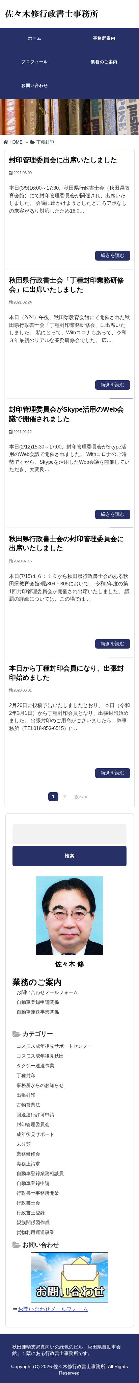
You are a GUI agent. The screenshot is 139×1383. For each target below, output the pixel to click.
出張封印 (26, 1095)
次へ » (81, 797)
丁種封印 (26, 1075)
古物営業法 (28, 1105)
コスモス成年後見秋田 (40, 1056)
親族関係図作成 (33, 1222)
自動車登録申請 (33, 1183)
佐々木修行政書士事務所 (79, 1366)
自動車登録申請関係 (38, 1002)
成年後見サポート (35, 1134)
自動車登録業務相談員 (40, 1173)
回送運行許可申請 (35, 1114)
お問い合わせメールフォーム (47, 992)
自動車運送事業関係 (38, 1012)
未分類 (24, 1144)
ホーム (34, 38)
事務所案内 (104, 38)
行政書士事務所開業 (38, 1193)
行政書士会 (28, 1203)
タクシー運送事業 (35, 1065)
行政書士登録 (31, 1212)
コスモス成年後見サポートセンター (54, 1046)
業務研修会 (28, 1154)
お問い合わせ (34, 85)
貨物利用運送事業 (35, 1232)
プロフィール (34, 61)
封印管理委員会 (33, 1124)
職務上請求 (28, 1163)
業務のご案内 (104, 61)
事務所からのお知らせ (40, 1085)
